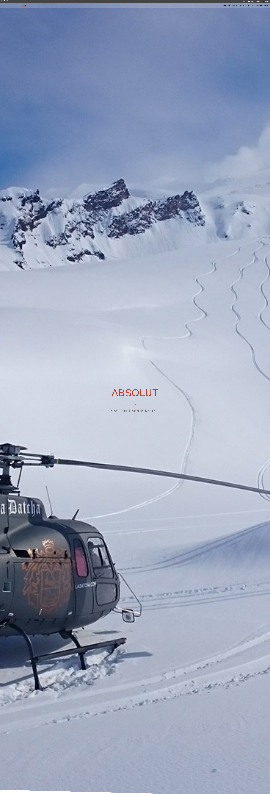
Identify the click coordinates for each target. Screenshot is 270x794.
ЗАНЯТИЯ (242, 5)
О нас (244, 1)
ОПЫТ (249, 5)
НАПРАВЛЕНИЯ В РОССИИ (229, 5)
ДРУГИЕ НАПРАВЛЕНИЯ (260, 5)
